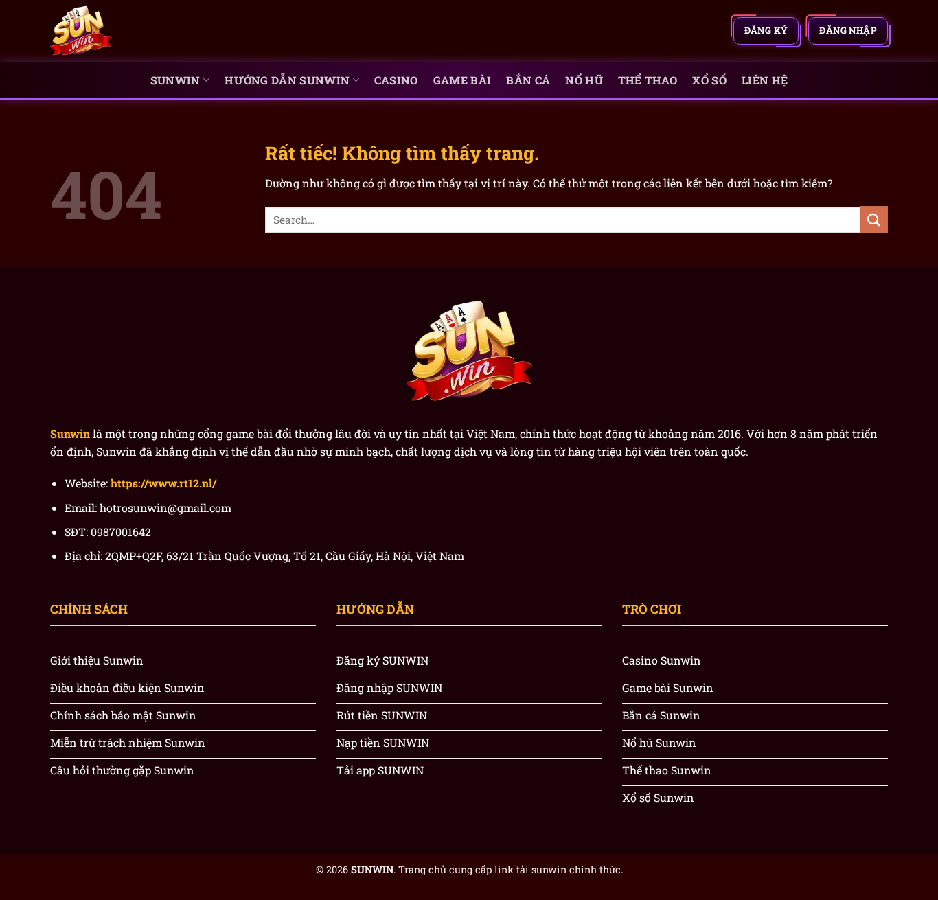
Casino (396, 80)
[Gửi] (874, 219)
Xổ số (709, 80)
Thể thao (648, 80)
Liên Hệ (765, 80)
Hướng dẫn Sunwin (287, 80)
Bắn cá (528, 80)
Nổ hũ (584, 80)
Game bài (462, 80)
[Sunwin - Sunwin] (118, 31)
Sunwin (175, 80)
